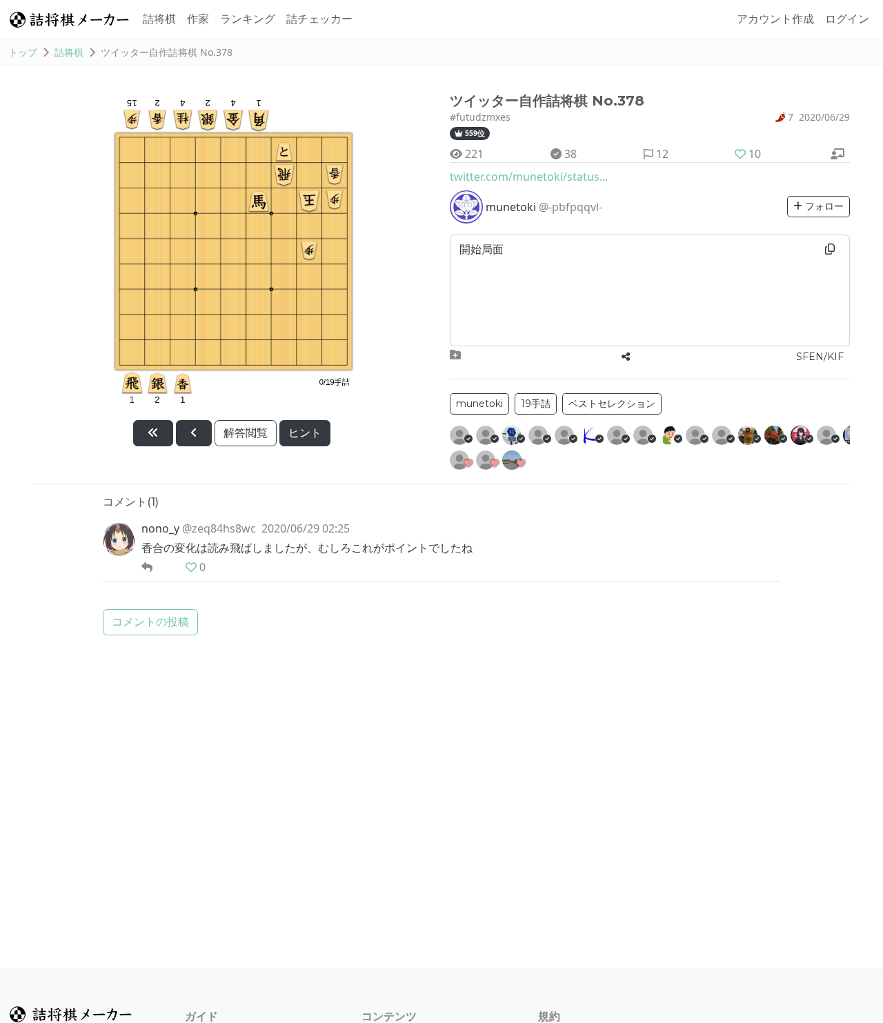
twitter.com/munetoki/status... (529, 176)
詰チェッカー (319, 19)
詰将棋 (159, 19)
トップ (22, 52)
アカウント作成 (775, 19)
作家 (198, 19)
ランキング (247, 19)
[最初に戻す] (153, 433)
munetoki (479, 403)
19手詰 (535, 403)
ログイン (847, 19)
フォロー (823, 206)
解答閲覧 (246, 432)
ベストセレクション (611, 403)
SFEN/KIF (820, 356)
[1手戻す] (194, 433)
